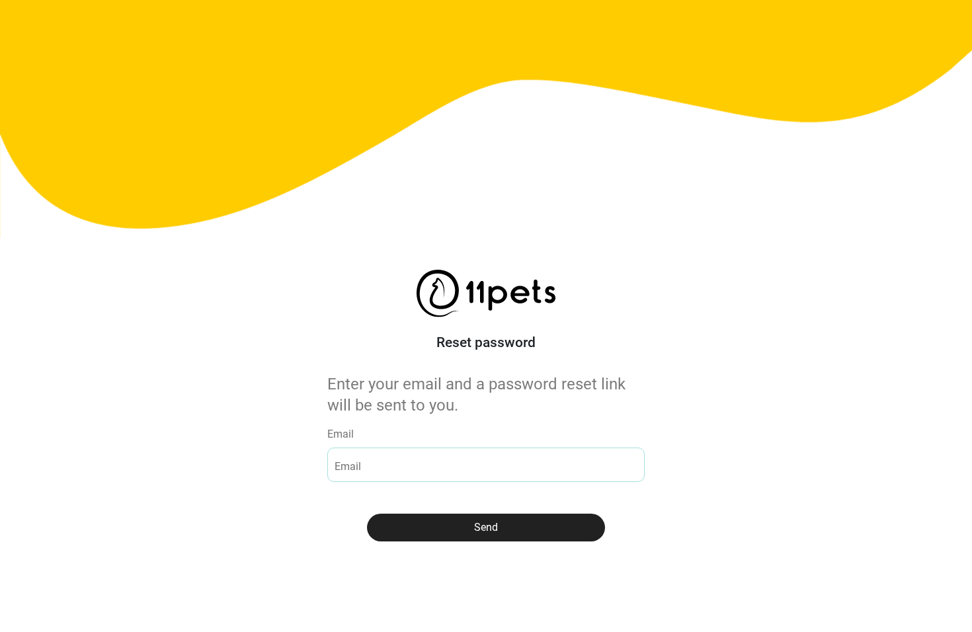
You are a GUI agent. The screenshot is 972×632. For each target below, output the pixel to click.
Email (340, 434)
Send (486, 527)
